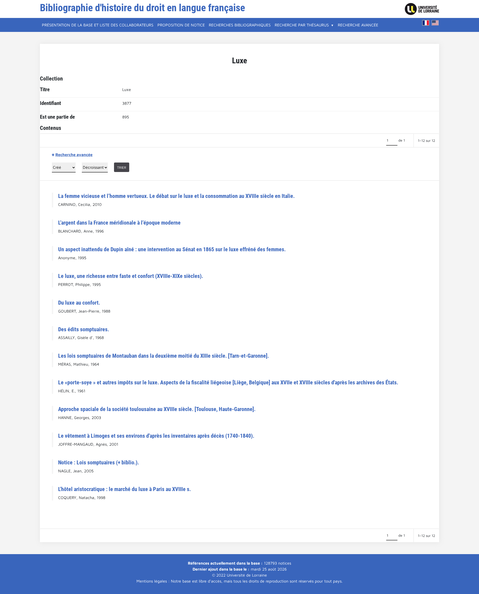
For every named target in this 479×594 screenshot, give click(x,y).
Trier (121, 167)
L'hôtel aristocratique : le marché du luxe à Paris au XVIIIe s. (124, 489)
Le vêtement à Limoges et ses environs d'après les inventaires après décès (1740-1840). (156, 435)
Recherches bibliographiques (240, 25)
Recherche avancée (358, 25)
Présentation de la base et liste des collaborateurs (97, 25)
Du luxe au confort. (79, 302)
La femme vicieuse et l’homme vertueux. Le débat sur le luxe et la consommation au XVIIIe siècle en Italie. (176, 196)
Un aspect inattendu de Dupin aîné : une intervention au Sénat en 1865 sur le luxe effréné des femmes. (172, 249)
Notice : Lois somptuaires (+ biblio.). (98, 462)
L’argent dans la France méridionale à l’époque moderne (119, 222)
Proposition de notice (181, 25)
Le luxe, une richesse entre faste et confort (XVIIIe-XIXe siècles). (130, 276)
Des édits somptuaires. (83, 329)
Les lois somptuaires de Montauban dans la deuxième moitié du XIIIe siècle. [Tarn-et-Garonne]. (163, 355)
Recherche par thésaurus (302, 25)
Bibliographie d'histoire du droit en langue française (142, 8)
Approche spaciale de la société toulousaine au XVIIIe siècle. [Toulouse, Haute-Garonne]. (156, 409)
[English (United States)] (435, 22)
